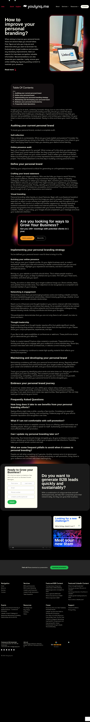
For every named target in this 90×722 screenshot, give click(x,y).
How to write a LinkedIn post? (76, 599)
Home (2, 586)
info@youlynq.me (15, 646)
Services (64, 6)
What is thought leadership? (75, 586)
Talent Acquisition (28, 594)
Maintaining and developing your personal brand (32, 99)
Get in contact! (27, 238)
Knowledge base (27, 607)
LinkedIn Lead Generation (30, 590)
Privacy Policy (72, 609)
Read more (9, 70)
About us (3, 588)
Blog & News (26, 609)
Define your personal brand (24, 95)
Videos (25, 614)
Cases (48, 605)
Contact (84, 6)
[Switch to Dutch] (12, 6)
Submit (12, 502)
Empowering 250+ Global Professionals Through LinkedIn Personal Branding (54, 624)
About (58, 6)
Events (3, 605)
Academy (25, 612)
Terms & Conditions (73, 607)
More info (40, 238)
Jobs (2, 6)
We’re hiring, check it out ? (65, 526)
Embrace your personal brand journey (28, 102)
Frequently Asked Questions (25, 104)
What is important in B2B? (53, 598)
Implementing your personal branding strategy (31, 97)
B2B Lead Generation (29, 586)
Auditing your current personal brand (28, 93)
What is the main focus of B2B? (54, 595)
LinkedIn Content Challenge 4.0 (9, 613)
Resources (74, 6)
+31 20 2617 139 (5, 646)
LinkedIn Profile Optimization (30, 592)
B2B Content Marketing (29, 588)
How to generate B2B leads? (53, 593)
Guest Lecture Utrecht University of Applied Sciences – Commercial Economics (10, 609)
